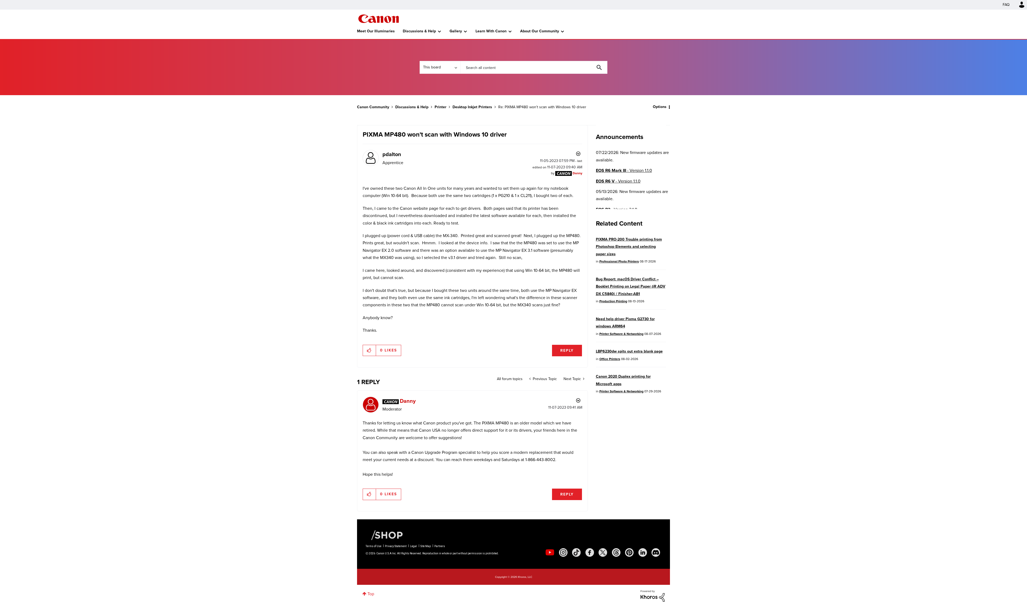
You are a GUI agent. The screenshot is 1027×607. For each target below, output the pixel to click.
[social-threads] (616, 552)
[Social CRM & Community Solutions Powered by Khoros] (653, 595)
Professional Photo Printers (619, 261)
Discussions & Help (419, 31)
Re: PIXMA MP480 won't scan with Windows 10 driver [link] (542, 107)
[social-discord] (656, 552)
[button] (369, 350)
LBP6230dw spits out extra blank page (629, 351)
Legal (413, 546)
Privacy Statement (396, 546)
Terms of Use (373, 546)
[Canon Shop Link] (384, 534)
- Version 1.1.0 (624, 170)
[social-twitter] (603, 552)
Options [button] (659, 107)
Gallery (456, 31)
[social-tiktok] (576, 552)
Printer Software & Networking (621, 333)
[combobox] (533, 67)
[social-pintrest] (629, 552)
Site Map (425, 546)
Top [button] (370, 594)
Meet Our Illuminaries (376, 31)
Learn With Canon (491, 31)
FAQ (1006, 4)
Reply (567, 350)
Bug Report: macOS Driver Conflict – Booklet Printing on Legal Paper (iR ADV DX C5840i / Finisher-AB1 (630, 286)
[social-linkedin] (642, 552)
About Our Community (539, 31)
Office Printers (609, 359)
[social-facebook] (589, 552)
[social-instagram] (563, 552)
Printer (440, 107)
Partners (439, 546)
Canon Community (378, 18)
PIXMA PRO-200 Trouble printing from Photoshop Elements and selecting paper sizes (629, 247)
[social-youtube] (550, 552)
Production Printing (613, 301)
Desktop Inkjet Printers (472, 107)
